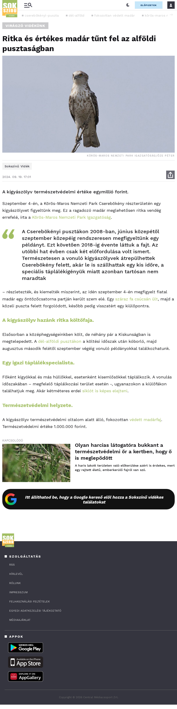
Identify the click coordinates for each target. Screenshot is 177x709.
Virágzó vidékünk (25, 25)
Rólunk (15, 583)
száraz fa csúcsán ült (136, 298)
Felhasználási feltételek (29, 601)
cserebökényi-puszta (42, 15)
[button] (171, 15)
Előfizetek (149, 5)
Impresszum (18, 592)
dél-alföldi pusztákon (59, 341)
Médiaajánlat (19, 620)
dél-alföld (77, 15)
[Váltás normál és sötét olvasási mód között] (128, 5)
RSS (12, 564)
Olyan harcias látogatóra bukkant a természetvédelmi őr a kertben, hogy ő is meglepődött (123, 451)
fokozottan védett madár (114, 15)
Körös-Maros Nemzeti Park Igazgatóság (71, 217)
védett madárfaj (145, 419)
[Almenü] (28, 5)
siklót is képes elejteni (104, 390)
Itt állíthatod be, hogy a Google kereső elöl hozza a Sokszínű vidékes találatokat (94, 499)
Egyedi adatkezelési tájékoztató (35, 610)
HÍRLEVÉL (16, 573)
